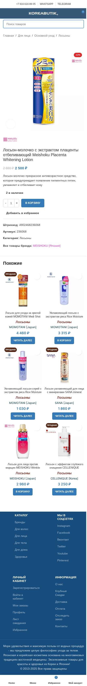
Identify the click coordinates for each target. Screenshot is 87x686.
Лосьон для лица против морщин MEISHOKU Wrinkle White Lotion (23, 468)
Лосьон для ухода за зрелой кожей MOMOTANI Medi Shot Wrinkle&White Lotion (22, 316)
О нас (59, 584)
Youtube (62, 553)
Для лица (24, 35)
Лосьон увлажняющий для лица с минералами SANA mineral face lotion (64, 392)
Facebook (63, 532)
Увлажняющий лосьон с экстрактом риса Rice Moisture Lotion (64, 316)
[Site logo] (43, 13)
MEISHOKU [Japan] (23, 478)
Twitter (61, 546)
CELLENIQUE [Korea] (64, 478)
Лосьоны (64, 35)
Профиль (19, 612)
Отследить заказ (62, 617)
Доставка (61, 601)
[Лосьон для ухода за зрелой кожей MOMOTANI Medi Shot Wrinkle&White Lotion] (22, 290)
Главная (8, 35)
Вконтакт (63, 539)
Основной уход (44, 35)
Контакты (61, 626)
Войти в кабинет (18, 596)
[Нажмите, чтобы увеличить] (10, 124)
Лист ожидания (19, 621)
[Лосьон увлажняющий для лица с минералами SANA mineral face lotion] (64, 366)
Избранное (20, 629)
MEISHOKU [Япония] (46, 245)
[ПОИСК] (79, 24)
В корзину (32, 202)
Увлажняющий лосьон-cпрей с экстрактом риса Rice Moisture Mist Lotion (22, 392)
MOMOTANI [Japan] (22, 327)
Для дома (21, 549)
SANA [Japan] (64, 403)
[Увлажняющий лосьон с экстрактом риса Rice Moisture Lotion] (64, 290)
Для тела (21, 542)
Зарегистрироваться (22, 587)
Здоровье (21, 556)
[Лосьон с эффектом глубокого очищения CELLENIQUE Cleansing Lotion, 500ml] (64, 441)
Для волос (21, 529)
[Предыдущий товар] (5, 44)
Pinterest (63, 560)
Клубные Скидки (61, 592)
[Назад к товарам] (10, 44)
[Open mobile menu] (4, 13)
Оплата (60, 608)
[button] (64, 340)
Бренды (20, 522)
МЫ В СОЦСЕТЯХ (65, 517)
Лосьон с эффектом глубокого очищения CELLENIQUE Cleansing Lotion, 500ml (64, 468)
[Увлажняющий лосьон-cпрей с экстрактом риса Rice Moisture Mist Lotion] (22, 366)
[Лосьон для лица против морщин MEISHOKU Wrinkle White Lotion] (22, 441)
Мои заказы (20, 605)
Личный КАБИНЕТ (19, 579)
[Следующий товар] (15, 44)
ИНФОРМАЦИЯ (64, 577)
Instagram (63, 525)
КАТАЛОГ (21, 515)
